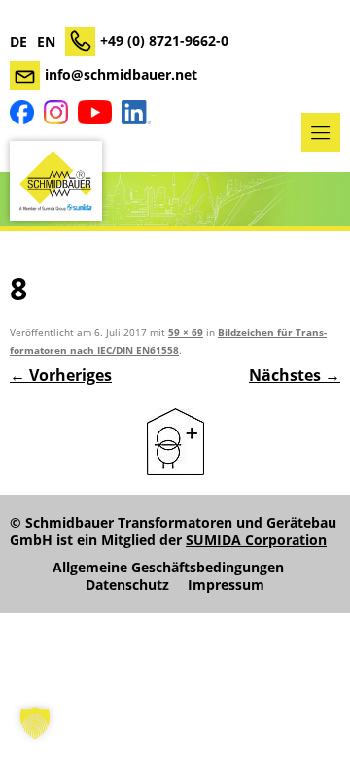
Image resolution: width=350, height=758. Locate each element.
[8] (175, 441)
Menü (320, 132)
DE (18, 42)
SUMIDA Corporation (256, 540)
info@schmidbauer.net (121, 74)
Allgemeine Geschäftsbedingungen (168, 567)
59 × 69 (185, 333)
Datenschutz (127, 585)
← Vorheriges (61, 375)
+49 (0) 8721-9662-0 (164, 40)
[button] (35, 723)
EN (46, 42)
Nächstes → (294, 375)
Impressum (226, 585)
